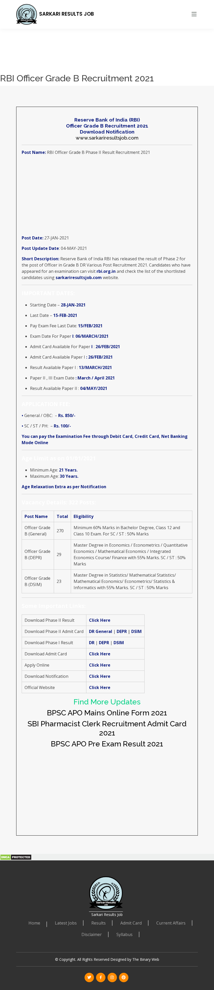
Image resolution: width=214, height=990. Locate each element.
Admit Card (131, 923)
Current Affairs (171, 923)
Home (34, 923)
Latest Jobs (66, 923)
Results (98, 923)
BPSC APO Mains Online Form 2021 (107, 712)
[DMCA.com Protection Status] (16, 856)
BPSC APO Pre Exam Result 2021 (107, 743)
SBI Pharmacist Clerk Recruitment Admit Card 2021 (107, 728)
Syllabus (124, 934)
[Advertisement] (105, 36)
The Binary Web (145, 959)
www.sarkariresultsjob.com (107, 138)
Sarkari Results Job (66, 13)
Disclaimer (91, 934)
